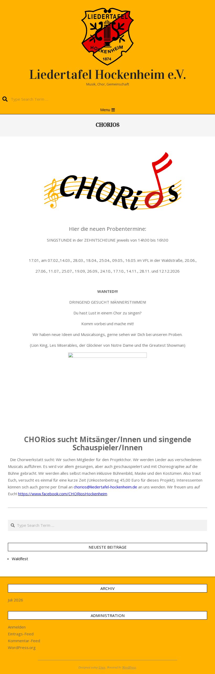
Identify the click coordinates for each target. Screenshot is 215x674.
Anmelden (17, 627)
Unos (102, 667)
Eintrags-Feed (21, 633)
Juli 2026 (15, 599)
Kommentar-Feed (24, 640)
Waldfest (20, 558)
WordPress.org (22, 647)
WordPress (129, 667)
